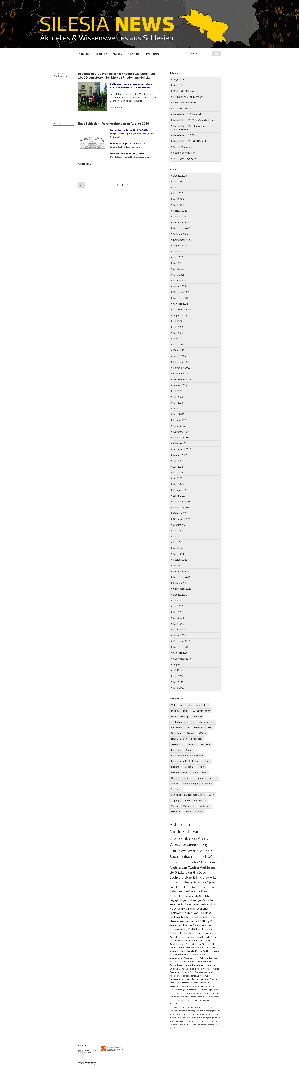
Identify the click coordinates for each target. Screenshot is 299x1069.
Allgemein (178, 79)
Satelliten (175, 887)
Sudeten (187, 913)
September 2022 (182, 449)
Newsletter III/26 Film (184, 135)
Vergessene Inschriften (179, 979)
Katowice (205, 744)
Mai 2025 (178, 263)
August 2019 (180, 664)
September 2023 (182, 379)
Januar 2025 (179, 286)
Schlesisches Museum (183, 917)
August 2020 (180, 594)
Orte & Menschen (60, 76)
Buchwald (214, 958)
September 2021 (182, 519)
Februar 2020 (180, 629)
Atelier (199, 969)
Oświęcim (185, 986)
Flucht (187, 887)
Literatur (175, 766)
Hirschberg (196, 738)
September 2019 (182, 658)
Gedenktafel (203, 965)
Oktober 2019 (180, 652)
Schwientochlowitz (201, 940)
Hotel (210, 972)
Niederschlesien (179, 772)
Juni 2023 (178, 396)
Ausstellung (202, 705)
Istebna (179, 997)
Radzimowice (198, 962)
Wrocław (175, 811)
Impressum (152, 53)
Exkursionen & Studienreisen (188, 97)
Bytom (173, 891)
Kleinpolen (185, 951)
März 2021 (178, 554)
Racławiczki (182, 1025)
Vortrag (175, 806)
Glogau (181, 969)
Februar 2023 (180, 420)
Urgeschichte (215, 1018)
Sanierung (207, 783)
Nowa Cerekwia (175, 1021)
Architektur (186, 705)
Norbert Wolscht (213, 997)
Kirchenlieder (201, 1025)
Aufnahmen (191, 1025)
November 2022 (181, 437)
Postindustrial (185, 962)
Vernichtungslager (209, 1004)
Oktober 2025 (180, 234)
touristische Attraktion (195, 800)
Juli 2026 (177, 181)
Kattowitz (176, 750)
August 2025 (180, 245)
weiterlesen (116, 107)
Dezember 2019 (181, 641)
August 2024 (180, 315)
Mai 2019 (178, 682)
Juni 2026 (178, 187)
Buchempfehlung (201, 710)
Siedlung (190, 1021)
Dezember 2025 (181, 222)
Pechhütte (173, 1028)
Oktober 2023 (180, 373)
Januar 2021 (179, 565)
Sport (211, 794)
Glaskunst (205, 913)
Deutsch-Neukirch (176, 1014)
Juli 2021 (177, 530)
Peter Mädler (194, 1000)
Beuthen (208, 887)
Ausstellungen (180, 85)
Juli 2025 (177, 251)
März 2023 (178, 414)
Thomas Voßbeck (185, 947)
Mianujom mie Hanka (200, 979)
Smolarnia (173, 1025)
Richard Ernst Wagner (190, 993)
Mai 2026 (178, 193)
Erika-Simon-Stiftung (207, 944)
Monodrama (202, 990)
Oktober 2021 (180, 513)
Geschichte (177, 733)
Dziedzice (210, 1025)
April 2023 (178, 408)
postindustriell (176, 958)
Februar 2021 (180, 559)
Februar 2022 (180, 490)
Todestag (186, 940)
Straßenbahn (174, 986)
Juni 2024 (178, 327)
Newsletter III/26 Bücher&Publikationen (194, 120)
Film (210, 727)
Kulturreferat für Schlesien (185, 761)
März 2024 (178, 344)
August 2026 (180, 175)
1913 (216, 1025)
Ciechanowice (175, 993)
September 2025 (182, 240)
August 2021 (179, 525)
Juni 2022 (178, 466)
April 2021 (178, 548)
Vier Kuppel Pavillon (200, 951)
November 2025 (181, 228)
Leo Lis (183, 1004)
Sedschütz (207, 1021)
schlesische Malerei (182, 1011)
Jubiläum (192, 744)
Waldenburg (189, 806)
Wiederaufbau (201, 947)
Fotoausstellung (178, 929)
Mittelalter (174, 940)
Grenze (182, 937)
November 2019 (181, 647)
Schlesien (176, 789)
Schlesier (191, 944)
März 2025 (178, 274)
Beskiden (173, 962)
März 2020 (179, 623)
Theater (174, 921)
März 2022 (178, 484)
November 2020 (182, 577)
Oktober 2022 (180, 443)
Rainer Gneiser (174, 1000)
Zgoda (172, 947)
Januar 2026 (179, 216)
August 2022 (180, 455)
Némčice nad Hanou (190, 1014)
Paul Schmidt (198, 1021)
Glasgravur (194, 976)
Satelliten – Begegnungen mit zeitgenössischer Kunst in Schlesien (191, 900)
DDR (216, 993)
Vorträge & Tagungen (184, 158)
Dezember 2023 (181, 362)
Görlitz (202, 733)
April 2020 (178, 618)
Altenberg (192, 965)
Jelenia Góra (177, 744)
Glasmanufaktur (191, 958)
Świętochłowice (177, 944)
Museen (117, 53)
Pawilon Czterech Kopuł (198, 1007)
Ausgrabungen (204, 1018)
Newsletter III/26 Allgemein (187, 114)
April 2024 (178, 338)
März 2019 (178, 687)
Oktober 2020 (180, 583)
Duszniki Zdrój (208, 937)
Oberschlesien (199, 772)
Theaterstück (175, 972)
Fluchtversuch (202, 997)
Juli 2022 (177, 461)
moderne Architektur (179, 976)
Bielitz (212, 947)
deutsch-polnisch (180, 722)
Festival (205, 933)
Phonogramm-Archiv (197, 1011)
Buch (185, 710)
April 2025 (178, 269)
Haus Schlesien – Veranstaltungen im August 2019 (113, 123)
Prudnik (215, 969)
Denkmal (197, 716)
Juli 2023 (177, 391)
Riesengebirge (190, 783)
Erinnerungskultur (180, 727)
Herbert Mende (174, 1004)
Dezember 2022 (181, 431)
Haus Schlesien (179, 738)
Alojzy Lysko (212, 990)
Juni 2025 (178, 257)
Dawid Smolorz (206, 917)
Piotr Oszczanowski (199, 972)
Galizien (172, 997)
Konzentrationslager (177, 990)
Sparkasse (198, 1004)
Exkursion (199, 727)
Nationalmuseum (207, 993)
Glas (195, 913)
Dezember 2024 (181, 292)
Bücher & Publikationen (185, 91)
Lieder (193, 990)
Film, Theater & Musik (184, 102)
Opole (211, 882)
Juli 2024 (177, 321)
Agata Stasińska (183, 1007)
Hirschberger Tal (191, 933)
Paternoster (190, 1004)
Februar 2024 (180, 350)
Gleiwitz (191, 733)
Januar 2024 (179, 356)
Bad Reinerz (195, 929)
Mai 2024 (178, 333)
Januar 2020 (179, 635)
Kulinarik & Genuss (183, 108)
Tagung (175, 800)
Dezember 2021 (181, 501)
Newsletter (134, 53)
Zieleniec (211, 986)
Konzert (196, 887)
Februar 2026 (180, 210)
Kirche (188, 750)
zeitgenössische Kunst (194, 891)
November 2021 (181, 507)
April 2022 (178, 478)
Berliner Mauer (204, 983)
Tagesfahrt (180, 983)
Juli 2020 (177, 600)
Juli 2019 (177, 670)
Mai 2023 (178, 402)
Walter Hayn (185, 1000)
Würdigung (204, 976)
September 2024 (182, 309)
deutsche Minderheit (204, 722)
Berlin (191, 908)
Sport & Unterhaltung (184, 152)
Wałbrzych (205, 806)
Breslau (175, 710)
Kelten (183, 1021)
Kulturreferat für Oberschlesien (187, 755)
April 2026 (178, 199)
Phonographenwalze (212, 1011)
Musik (201, 766)
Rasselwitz (215, 1021)
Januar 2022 (179, 495)
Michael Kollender (189, 997)
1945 (173, 705)
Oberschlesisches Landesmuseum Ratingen (194, 778)
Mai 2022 (178, 472)
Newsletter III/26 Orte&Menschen (191, 141)
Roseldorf (202, 1014)
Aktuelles (84, 53)
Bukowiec (204, 958)
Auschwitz (174, 951)
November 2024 (181, 298)
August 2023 (180, 385)
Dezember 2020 (181, 571)
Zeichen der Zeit (189, 921)
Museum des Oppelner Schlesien (186, 1018)
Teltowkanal (204, 1000)
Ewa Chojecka (191, 983)
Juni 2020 (178, 606)
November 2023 (181, 367)
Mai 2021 (178, 542)
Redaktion (101, 53)
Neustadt (207, 969)
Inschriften (208, 929)
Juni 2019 (178, 676)
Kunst (206, 761)
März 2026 (178, 205)
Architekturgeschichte (184, 896)
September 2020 (182, 588)
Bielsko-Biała (194, 937)
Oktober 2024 (180, 303)
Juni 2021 (178, 536)
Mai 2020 (178, 612)
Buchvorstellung (179, 716)
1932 (189, 990)
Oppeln (174, 783)
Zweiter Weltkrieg (193, 811)
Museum (189, 766)
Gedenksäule (214, 1000)
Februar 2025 (180, 280)
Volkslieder (191, 969)
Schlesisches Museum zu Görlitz (188, 794)
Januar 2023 (179, 426)
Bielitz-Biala (175, 933)
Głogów (185, 972)
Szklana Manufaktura (198, 986)
